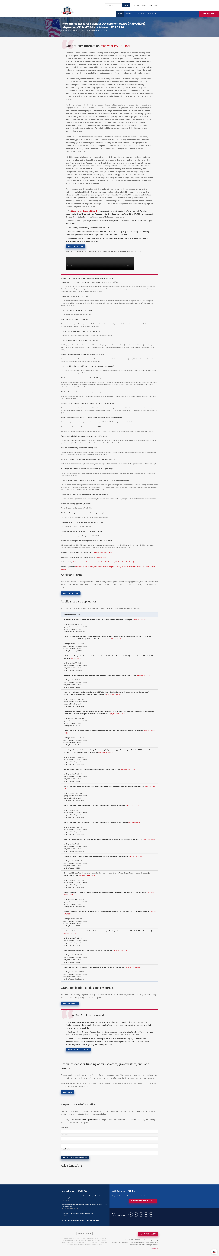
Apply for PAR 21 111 (132, 805)
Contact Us (152, 14)
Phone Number (66, 1149)
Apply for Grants (208, 13)
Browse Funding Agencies (70, 1220)
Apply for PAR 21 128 (134, 822)
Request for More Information (75, 1157)
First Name (64, 1128)
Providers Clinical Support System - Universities (77, 1213)
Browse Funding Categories (89, 1220)
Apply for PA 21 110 (143, 675)
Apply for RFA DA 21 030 (78, 658)
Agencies (129, 14)
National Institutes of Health (89, 31)
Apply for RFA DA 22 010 (105, 752)
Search (126, 5)
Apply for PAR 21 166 (70, 933)
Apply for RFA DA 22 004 (113, 694)
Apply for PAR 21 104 (115, 46)
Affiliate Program (140, 5)
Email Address (65, 1142)
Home (120, 14)
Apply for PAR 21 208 (120, 950)
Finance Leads (152, 5)
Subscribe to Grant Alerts (142, 1201)
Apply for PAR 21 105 (141, 620)
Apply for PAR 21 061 (149, 839)
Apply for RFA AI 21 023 (133, 967)
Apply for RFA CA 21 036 (87, 875)
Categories (140, 14)
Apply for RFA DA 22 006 (117, 714)
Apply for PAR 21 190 (128, 769)
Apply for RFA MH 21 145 (113, 639)
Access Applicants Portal (78, 1049)
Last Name (64, 1135)
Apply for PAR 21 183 (135, 856)
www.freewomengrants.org (149, 1240)
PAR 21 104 (104, 31)
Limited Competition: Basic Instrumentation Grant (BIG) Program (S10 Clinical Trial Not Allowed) (103, 562)
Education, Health (71, 31)
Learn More (67, 1092)
